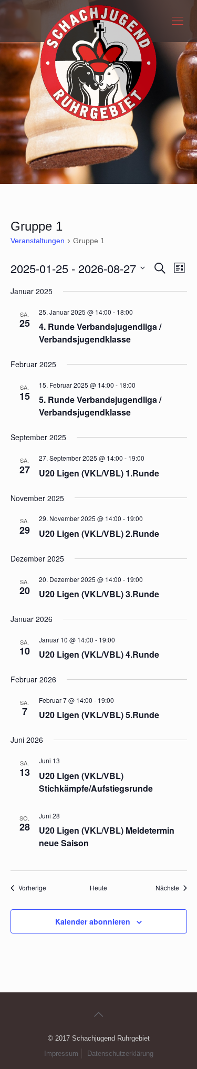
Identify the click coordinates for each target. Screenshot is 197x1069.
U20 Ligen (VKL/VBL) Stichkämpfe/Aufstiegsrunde (96, 782)
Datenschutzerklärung (120, 1053)
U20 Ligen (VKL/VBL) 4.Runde (99, 654)
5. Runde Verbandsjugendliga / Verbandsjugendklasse (100, 405)
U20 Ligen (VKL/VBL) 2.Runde (99, 533)
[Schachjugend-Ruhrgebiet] (98, 21)
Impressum (61, 1053)
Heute (98, 888)
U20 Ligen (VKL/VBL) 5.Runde (99, 715)
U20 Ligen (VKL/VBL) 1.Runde (99, 473)
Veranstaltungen (38, 240)
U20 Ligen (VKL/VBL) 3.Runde (99, 594)
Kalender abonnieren (92, 921)
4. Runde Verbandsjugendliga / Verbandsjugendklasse (100, 332)
